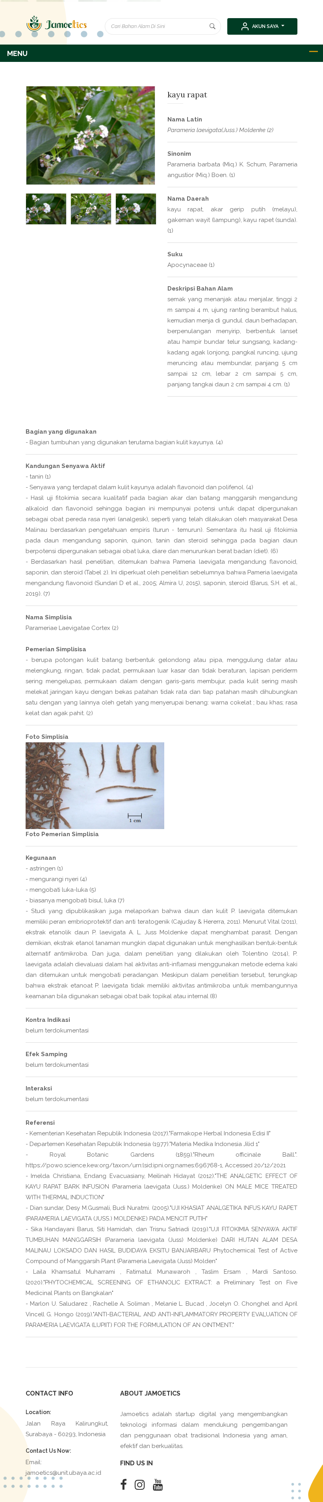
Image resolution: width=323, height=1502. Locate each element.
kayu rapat (187, 94)
